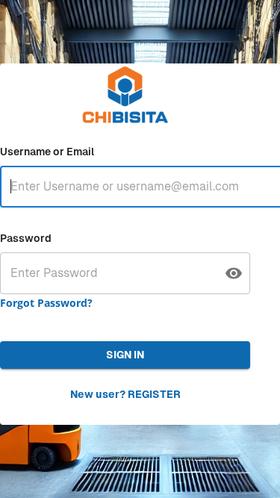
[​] (125, 273)
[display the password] (234, 273)
